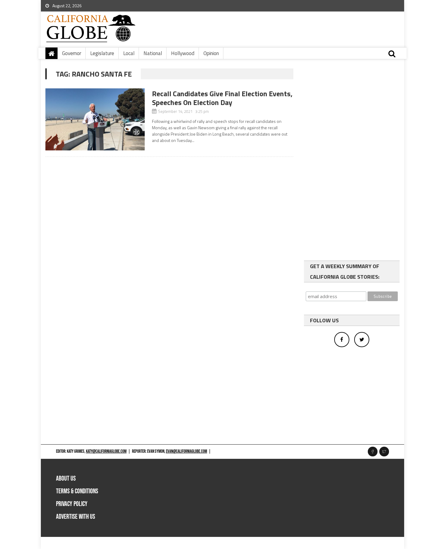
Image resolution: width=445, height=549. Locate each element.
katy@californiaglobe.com (106, 451)
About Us (66, 479)
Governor (71, 53)
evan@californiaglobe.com (186, 451)
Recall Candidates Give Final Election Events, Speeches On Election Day (222, 98)
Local (128, 53)
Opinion (211, 53)
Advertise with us (75, 517)
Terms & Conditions (77, 491)
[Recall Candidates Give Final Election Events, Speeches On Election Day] (95, 119)
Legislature (102, 53)
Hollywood (182, 53)
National (152, 53)
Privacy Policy (71, 504)
